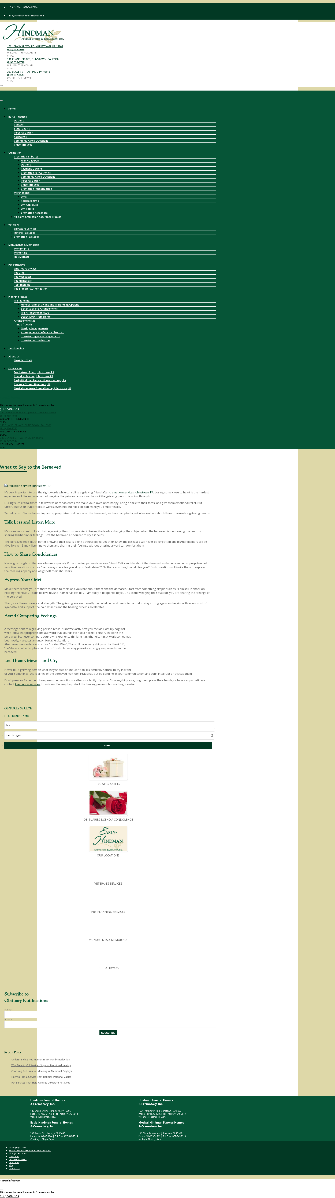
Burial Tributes (17, 116)
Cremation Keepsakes (34, 212)
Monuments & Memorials (23, 244)
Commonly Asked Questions (31, 140)
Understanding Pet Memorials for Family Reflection (40, 1059)
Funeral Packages (24, 232)
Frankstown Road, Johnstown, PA (34, 372)
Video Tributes (23, 144)
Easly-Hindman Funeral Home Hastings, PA (40, 380)
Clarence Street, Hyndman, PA (32, 384)
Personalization (23, 132)
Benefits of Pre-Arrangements (39, 308)
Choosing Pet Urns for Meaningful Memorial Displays (41, 1071)
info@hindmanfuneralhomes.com (26, 15)
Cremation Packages (26, 236)
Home (12, 108)
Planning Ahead (17, 296)
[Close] (1, 100)
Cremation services (27, 684)
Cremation (14, 152)
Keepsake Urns (30, 200)
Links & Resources (18, 1159)
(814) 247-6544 (15, 75)
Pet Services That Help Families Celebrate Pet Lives (40, 1082)
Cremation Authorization (36, 188)
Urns (24, 196)
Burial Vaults (22, 128)
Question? (14, 1156)
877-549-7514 (71, 1113)
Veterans (13, 225)
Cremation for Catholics (36, 172)
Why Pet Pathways (25, 268)
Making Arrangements (34, 328)
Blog (11, 1165)
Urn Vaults (27, 208)
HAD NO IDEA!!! (30, 160)
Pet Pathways (16, 264)
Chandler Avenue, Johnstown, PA (33, 376)
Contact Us (15, 368)
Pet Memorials (23, 280)
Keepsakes (20, 136)
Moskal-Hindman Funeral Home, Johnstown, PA (42, 388)
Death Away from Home (35, 316)
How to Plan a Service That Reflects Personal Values (41, 1076)
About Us (14, 356)
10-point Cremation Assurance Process (37, 216)
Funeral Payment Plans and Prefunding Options (50, 304)
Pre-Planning (21, 300)
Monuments (21, 248)
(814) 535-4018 (15, 49)
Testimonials (22, 284)
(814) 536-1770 (15, 62)
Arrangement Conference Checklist (42, 332)
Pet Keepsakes (22, 276)
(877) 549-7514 (29, 7)
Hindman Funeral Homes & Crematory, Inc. (30, 1150)
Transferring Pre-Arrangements (40, 336)
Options (19, 120)
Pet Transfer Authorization (30, 288)
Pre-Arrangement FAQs (35, 312)
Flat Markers (21, 256)
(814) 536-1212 (153, 1136)
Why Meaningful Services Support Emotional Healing (41, 1065)
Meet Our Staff (23, 360)
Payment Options (31, 168)
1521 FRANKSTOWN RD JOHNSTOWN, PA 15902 (35, 46)
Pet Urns (19, 272)
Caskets (19, 124)
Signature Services (25, 228)
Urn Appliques (29, 204)
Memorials (20, 252)
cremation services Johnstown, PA (131, 492)
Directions (14, 1162)
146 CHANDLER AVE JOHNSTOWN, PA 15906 (32, 59)
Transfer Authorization (35, 340)
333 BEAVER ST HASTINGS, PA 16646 (28, 71)
